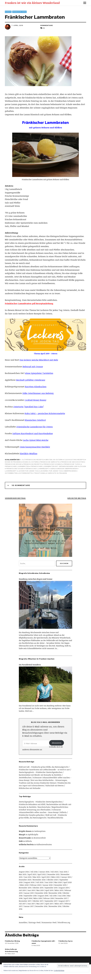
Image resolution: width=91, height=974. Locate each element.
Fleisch (8, 12)
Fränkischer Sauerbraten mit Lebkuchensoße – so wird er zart (44, 769)
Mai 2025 (22, 874)
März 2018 (38, 898)
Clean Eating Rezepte (74, 459)
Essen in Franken (13, 462)
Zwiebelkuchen (25, 777)
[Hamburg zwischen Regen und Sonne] (45, 630)
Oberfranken (70, 471)
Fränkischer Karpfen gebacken (31, 815)
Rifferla (63, 812)
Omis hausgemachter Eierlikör (35, 446)
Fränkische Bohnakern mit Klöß (32, 804)
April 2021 (46, 877)
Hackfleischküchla (55, 817)
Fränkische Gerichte (49, 462)
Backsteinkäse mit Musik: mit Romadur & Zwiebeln (40, 775)
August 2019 (64, 887)
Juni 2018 (62, 895)
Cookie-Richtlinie (59, 970)
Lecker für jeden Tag (28, 471)
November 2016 (55, 906)
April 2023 (32, 874)
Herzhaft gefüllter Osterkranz (30, 379)
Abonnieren (56, 743)
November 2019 (25, 887)
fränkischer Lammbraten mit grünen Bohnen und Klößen (58, 466)
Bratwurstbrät (40, 838)
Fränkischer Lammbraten (17, 466)
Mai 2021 (36, 877)
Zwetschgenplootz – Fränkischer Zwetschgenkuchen (40, 772)
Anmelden (23, 922)
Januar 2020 (48, 885)
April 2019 (49, 890)
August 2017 (64, 901)
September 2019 (51, 887)
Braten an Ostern (54, 459)
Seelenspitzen (40, 831)
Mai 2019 (40, 890)
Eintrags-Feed (34, 922)
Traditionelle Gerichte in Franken (50, 473)
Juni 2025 (63, 872)
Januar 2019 (29, 893)
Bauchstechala (44, 807)
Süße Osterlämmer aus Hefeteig (38, 393)
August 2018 (43, 895)
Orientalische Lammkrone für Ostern (34, 426)
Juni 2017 (31, 903)
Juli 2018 (53, 895)
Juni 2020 (49, 882)
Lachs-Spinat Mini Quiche (35, 440)
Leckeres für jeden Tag (51, 471)
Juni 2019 (31, 890)
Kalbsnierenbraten (44, 844)
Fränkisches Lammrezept (37, 468)
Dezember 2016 (41, 906)
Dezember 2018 (41, 893)
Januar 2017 (29, 906)
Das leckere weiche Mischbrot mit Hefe (39, 359)
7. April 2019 (17, 25)
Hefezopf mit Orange (33, 366)
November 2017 (25, 901)
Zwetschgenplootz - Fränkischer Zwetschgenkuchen (40, 801)
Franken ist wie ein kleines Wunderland (32, 3)
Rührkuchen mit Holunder (30, 788)
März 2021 (55, 877)
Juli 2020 (39, 882)
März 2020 (24, 885)
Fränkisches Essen (15, 468)
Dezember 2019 (60, 885)
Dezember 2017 (61, 898)
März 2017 (59, 903)
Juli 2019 (22, 890)
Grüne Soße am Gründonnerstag (11, 950)
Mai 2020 (58, 882)
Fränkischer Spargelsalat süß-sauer (43, 942)
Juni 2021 (27, 877)
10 (44, 28)
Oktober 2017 (38, 901)
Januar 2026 (44, 872)
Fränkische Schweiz (52, 464)
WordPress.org (64, 922)
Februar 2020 (35, 885)
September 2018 (30, 895)
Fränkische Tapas (19, 12)
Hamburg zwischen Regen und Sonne (35, 579)
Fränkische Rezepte (32, 464)
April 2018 (28, 898)
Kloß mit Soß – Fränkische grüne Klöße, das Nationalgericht (43, 767)
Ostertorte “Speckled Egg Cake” (28, 406)
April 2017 (49, 903)
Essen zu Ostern (30, 462)
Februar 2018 (48, 898)
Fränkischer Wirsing (12, 941)
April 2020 (67, 882)
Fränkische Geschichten (72, 462)
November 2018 (55, 893)
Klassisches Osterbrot (35, 420)
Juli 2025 (54, 872)
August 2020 (29, 882)
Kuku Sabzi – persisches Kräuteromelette (45, 413)
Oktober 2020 (52, 879)
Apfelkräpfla (33, 834)
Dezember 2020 (25, 879)
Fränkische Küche (13, 464)
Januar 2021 (66, 877)
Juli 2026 (34, 872)
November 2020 (39, 879)
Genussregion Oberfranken (64, 468)
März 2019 (59, 890)
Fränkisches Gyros (65, 941)
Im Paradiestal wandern (30, 664)
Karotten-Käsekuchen (35, 386)
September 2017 (51, 901)
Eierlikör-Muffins (28, 453)
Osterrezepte (25, 473)
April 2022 (42, 874)
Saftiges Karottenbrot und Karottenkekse (32, 433)
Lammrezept (11, 471)
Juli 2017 (22, 903)
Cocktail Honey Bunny (35, 400)
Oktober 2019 (38, 887)
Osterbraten (11, 473)
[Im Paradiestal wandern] (45, 703)
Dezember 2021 (53, 874)
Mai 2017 (40, 903)
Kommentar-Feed (49, 922)
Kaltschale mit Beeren (55, 785)
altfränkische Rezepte (33, 459)
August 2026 (24, 872)
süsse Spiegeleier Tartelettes (39, 373)
